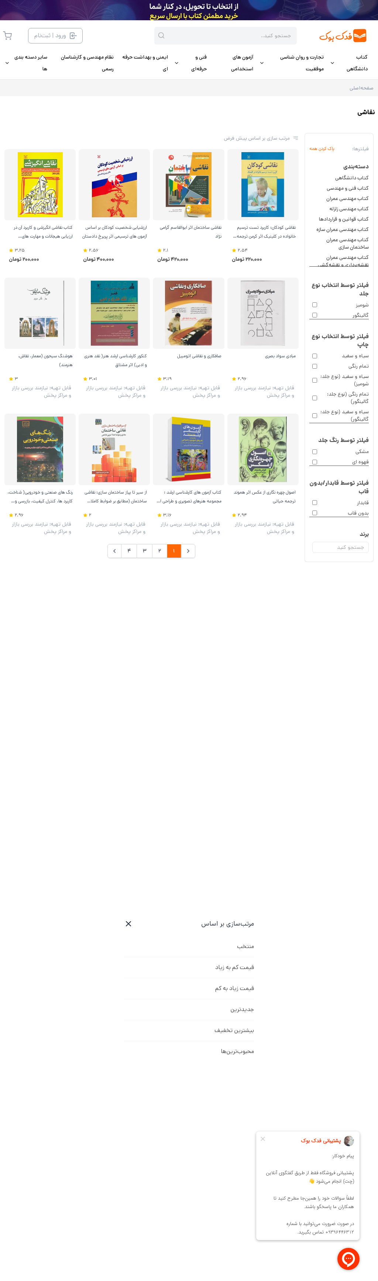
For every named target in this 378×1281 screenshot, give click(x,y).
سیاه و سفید (355, 355)
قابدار (363, 502)
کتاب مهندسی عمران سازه (342, 229)
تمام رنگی (358, 366)
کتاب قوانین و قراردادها (344, 219)
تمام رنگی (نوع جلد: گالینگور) (348, 397)
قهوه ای (360, 462)
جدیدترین (242, 1009)
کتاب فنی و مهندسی (348, 188)
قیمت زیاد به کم (234, 988)
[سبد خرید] (7, 35)
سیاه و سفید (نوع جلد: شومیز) (344, 380)
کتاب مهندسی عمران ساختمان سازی (347, 243)
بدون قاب (358, 513)
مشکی (362, 451)
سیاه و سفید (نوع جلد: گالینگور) (344, 415)
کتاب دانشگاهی (352, 178)
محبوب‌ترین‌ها (237, 1051)
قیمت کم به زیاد (234, 967)
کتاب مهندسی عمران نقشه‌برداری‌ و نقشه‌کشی (343, 261)
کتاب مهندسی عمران (347, 198)
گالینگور (361, 315)
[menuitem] (349, 63)
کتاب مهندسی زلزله (349, 209)
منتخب (245, 946)
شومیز (362, 305)
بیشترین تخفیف (234, 1030)
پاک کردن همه (321, 149)
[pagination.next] (114, 551)
